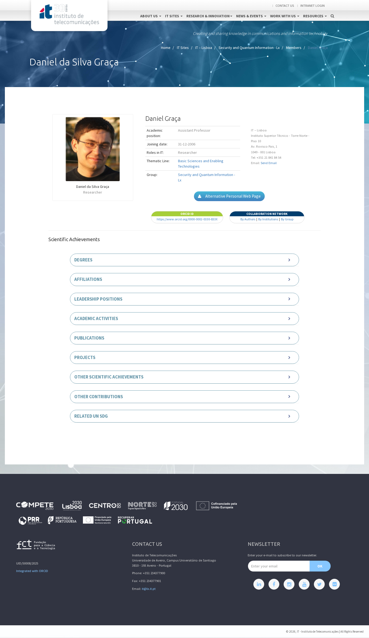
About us (149, 16)
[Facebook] (274, 584)
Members (293, 47)
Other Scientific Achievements (108, 377)
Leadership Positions (98, 299)
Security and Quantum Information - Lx (249, 47)
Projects (84, 357)
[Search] (332, 10)
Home (165, 47)
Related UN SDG (91, 416)
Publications (89, 338)
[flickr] (334, 584)
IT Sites (172, 16)
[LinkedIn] (258, 584)
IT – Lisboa (203, 47)
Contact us (285, 6)
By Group (287, 219)
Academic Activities (96, 318)
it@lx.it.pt (149, 589)
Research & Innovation (208, 16)
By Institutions (268, 219)
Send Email (269, 163)
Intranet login (312, 6)
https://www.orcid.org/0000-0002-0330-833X (187, 219)
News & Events (250, 16)
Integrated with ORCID (32, 571)
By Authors (247, 219)
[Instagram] (289, 584)
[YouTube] (304, 584)
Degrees (83, 260)
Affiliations (88, 279)
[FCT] (36, 546)
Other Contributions (98, 397)
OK (320, 566)
